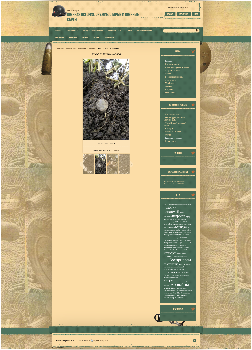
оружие (183, 272)
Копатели (172, 232)
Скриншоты (170, 141)
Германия (184, 295)
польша (183, 290)
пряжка (166, 232)
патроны (178, 216)
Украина (175, 247)
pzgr (165, 267)
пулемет (166, 295)
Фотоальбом (70, 49)
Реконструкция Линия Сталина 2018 (174, 118)
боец (189, 224)
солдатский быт (181, 232)
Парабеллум (177, 204)
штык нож (184, 204)
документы (177, 281)
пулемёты (172, 295)
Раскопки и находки (87, 49)
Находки (169, 128)
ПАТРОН (180, 297)
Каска (179, 278)
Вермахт (167, 275)
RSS (186, 7)
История (168, 280)
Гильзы (189, 232)
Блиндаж (181, 227)
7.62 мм (178, 290)
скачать (183, 237)
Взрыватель (171, 227)
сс (188, 227)
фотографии (168, 224)
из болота (175, 245)
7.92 (173, 250)
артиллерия (168, 293)
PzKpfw (166, 204)
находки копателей (171, 209)
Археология (181, 254)
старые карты (169, 240)
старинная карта (169, 238)
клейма (180, 222)
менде (176, 238)
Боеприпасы (180, 259)
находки (170, 253)
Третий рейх (168, 250)
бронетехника (185, 293)
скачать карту (178, 240)
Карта (185, 222)
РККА (178, 295)
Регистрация (183, 14)
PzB (189, 204)
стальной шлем (170, 256)
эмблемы (183, 219)
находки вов (169, 219)
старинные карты (176, 243)
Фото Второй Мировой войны (175, 124)
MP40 (171, 204)
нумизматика (168, 269)
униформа (175, 275)
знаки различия (173, 230)
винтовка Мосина (172, 267)
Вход (196, 14)
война (189, 230)
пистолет (189, 291)
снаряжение (170, 272)
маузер (188, 217)
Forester (116, 150)
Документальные (172, 114)
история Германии (169, 290)
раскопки (177, 219)
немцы (169, 245)
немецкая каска (170, 278)
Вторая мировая (179, 269)
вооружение (171, 263)
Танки (174, 293)
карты (187, 235)
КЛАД (172, 222)
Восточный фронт (182, 224)
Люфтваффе (182, 230)
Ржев (165, 245)
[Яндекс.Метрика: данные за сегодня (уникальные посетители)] (99, 340)
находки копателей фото (174, 235)
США (178, 293)
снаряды (188, 264)
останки (184, 278)
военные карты (170, 298)
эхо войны (179, 284)
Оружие (168, 135)
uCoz (88, 340)
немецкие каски (182, 256)
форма (166, 230)
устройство (182, 245)
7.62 (176, 222)
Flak (179, 247)
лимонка (166, 261)
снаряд (182, 212)
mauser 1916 (185, 247)
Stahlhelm (168, 247)
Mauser (177, 250)
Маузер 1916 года (173, 132)
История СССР (184, 288)
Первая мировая (184, 275)
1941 (189, 243)
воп (165, 227)
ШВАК (185, 250)
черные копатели (171, 288)
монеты (181, 264)
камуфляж (167, 222)
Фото (174, 224)
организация (168, 216)
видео (185, 243)
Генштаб (181, 267)
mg (181, 250)
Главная (170, 14)
